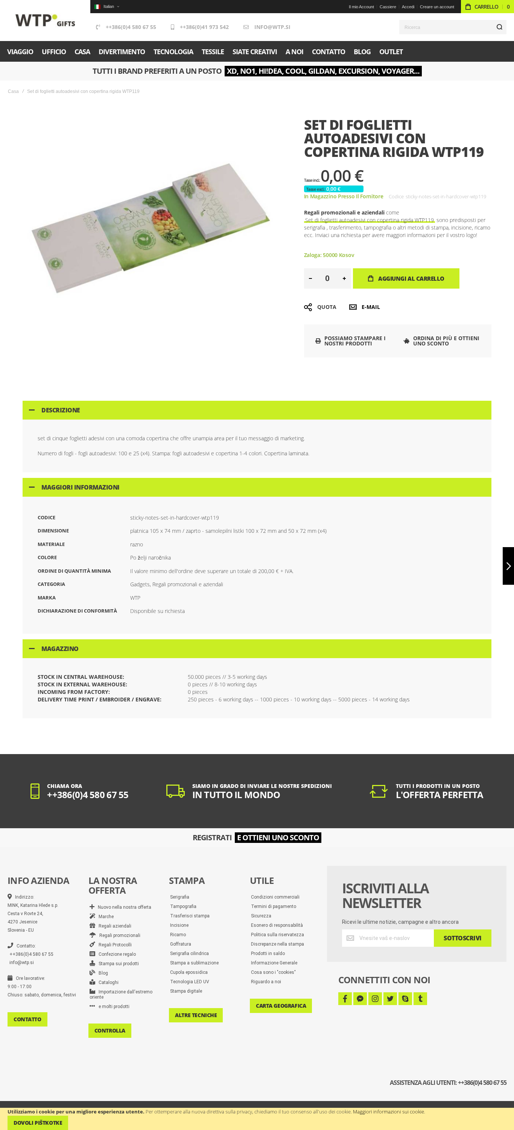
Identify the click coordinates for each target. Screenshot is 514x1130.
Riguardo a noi (266, 981)
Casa (13, 91)
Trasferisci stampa (190, 916)
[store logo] (45, 20)
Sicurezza (261, 916)
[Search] (499, 27)
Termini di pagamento (273, 906)
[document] (257, 1119)
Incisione (179, 925)
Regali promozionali (118, 935)
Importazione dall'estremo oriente (121, 994)
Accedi (408, 7)
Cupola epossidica (189, 972)
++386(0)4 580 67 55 (131, 26)
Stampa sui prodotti (117, 963)
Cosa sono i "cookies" (273, 972)
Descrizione (60, 410)
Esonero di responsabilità (277, 925)
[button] (106, 6)
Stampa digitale (186, 991)
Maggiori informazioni (80, 487)
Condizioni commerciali (275, 897)
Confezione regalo (115, 954)
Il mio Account (361, 7)
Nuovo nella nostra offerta (122, 907)
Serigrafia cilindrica (189, 953)
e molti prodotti (112, 1006)
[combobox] (452, 27)
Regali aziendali (113, 926)
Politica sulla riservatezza (277, 934)
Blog (101, 973)
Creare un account (437, 7)
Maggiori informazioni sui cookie (388, 1111)
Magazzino (60, 649)
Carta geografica (281, 1005)
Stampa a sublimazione (194, 963)
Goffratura (180, 944)
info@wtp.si (272, 26)
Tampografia (183, 906)
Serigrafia (179, 897)
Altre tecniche (196, 1015)
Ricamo (178, 934)
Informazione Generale (274, 963)
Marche (104, 916)
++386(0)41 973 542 (204, 26)
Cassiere (388, 7)
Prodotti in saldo (268, 953)
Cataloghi (107, 982)
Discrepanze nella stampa (277, 944)
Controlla (109, 1030)
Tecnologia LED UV (189, 981)
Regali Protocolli (113, 944)
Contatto (27, 1019)
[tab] (257, 410)
